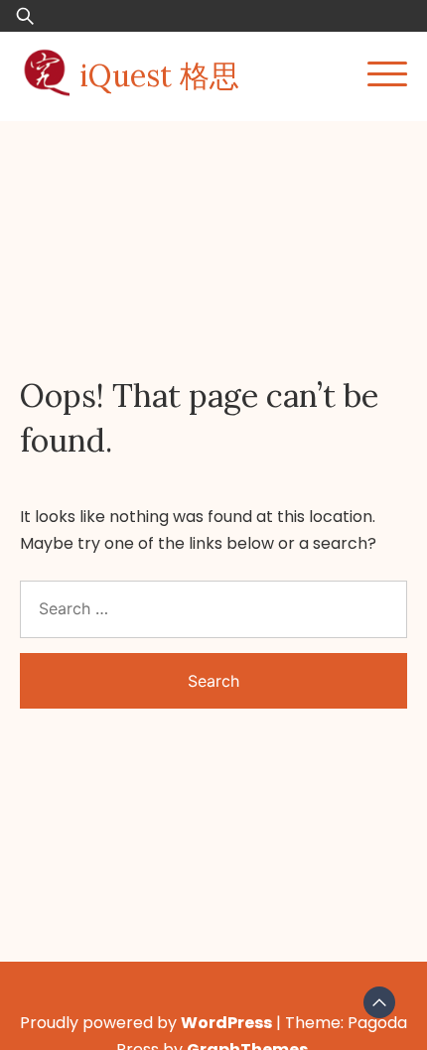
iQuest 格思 (159, 75)
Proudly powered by (146, 1022)
